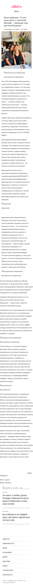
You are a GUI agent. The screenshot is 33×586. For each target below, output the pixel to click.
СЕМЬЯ (5, 566)
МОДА (5, 548)
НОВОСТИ (6, 539)
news (21, 488)
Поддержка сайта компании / (15, 580)
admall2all (16, 29)
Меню (16, 11)
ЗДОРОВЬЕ (6, 561)
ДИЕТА (5, 557)
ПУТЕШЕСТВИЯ (8, 570)
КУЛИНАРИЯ (7, 552)
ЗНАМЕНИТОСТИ (8, 543)
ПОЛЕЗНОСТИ (7, 575)
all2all (4, 580)
